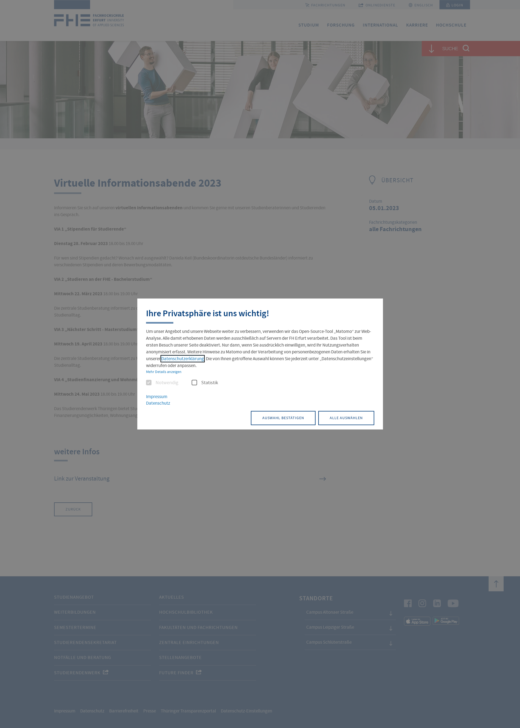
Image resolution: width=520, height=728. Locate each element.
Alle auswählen (346, 417)
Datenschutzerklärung (182, 359)
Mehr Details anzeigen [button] (164, 371)
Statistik (209, 383)
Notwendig (167, 383)
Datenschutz (158, 403)
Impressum (156, 396)
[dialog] (260, 364)
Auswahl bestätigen (283, 417)
